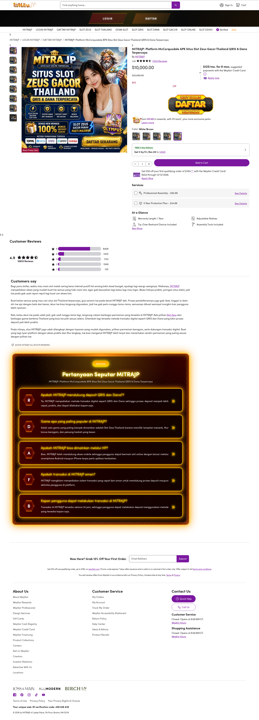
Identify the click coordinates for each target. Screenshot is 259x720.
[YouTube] (43, 694)
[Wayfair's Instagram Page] (29, 694)
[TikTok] (36, 694)
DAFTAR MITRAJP (52, 40)
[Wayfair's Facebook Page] (14, 694)
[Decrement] (135, 164)
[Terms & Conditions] (205, 74)
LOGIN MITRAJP (31, 40)
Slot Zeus (172, 315)
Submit (183, 558)
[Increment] (149, 164)
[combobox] (116, 5)
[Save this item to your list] (122, 48)
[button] (74, 100)
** (192, 171)
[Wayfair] (24, 5)
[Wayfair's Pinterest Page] (22, 694)
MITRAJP (14, 40)
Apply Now (147, 178)
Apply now (213, 78)
